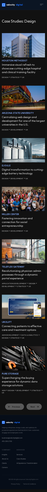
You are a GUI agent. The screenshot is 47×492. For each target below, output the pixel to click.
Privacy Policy (15, 484)
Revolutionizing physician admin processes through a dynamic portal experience (21, 275)
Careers (5, 467)
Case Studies (21, 459)
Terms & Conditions (29, 484)
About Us (5, 459)
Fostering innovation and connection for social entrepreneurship (17, 222)
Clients (4, 463)
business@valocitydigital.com (12, 438)
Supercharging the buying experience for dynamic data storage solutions (19, 382)
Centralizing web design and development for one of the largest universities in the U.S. (23, 121)
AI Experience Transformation (26, 463)
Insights (4, 455)
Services (19, 455)
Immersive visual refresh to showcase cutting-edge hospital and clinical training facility (21, 69)
